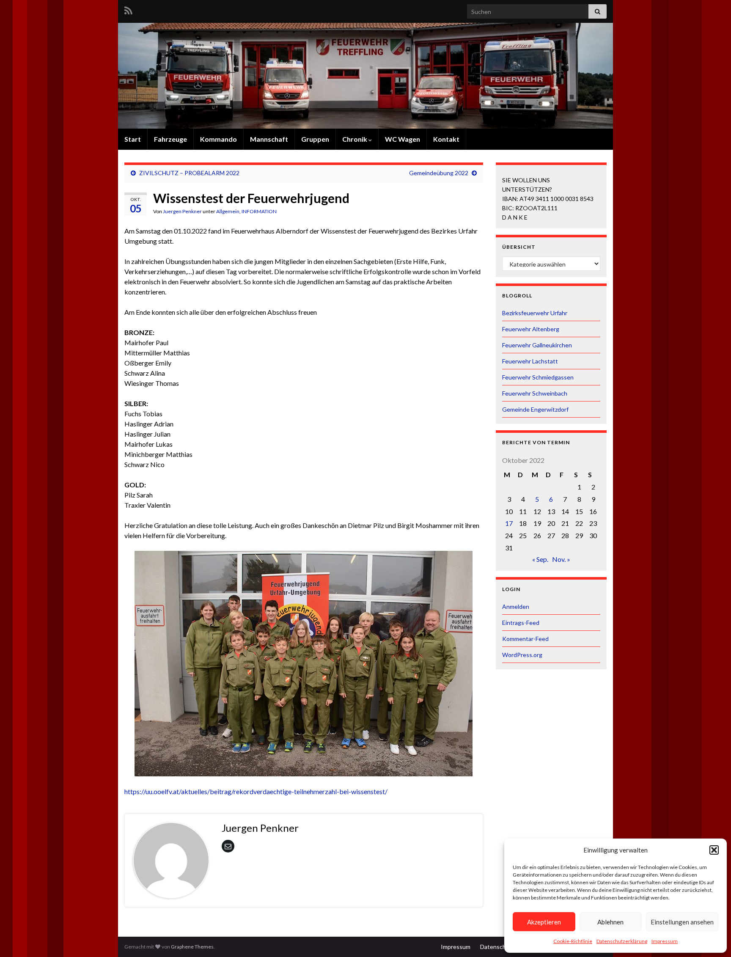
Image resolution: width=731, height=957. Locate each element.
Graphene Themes (192, 946)
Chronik (355, 139)
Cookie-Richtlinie (572, 941)
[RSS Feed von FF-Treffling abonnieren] (128, 9)
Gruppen (315, 139)
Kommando (218, 139)
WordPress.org (522, 654)
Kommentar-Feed (525, 638)
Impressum (664, 941)
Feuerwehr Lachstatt (530, 361)
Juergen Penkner (182, 211)
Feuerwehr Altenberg (530, 329)
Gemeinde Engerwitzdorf (535, 409)
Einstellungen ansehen (682, 922)
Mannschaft (269, 139)
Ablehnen (610, 922)
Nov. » (561, 559)
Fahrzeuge (170, 139)
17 (509, 523)
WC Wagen (402, 139)
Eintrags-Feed (520, 622)
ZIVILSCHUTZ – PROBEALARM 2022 (189, 172)
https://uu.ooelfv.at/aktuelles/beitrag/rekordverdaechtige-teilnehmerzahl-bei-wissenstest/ (255, 791)
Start (132, 139)
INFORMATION (259, 211)
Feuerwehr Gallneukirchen (537, 345)
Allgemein (227, 211)
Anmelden (515, 606)
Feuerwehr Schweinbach (534, 393)
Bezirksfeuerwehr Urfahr (534, 312)
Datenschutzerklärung (621, 941)
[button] (714, 850)
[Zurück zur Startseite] (365, 76)
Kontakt (446, 139)
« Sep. (540, 559)
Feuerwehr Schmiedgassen (538, 377)
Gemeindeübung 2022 (438, 172)
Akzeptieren (544, 922)
